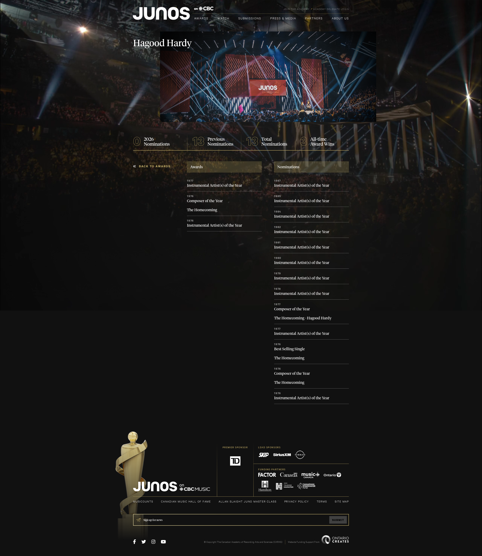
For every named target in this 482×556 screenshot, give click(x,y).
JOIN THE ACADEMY (296, 9)
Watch (223, 18)
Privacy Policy (296, 501)
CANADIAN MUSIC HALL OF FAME (186, 501)
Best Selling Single (289, 349)
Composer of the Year (205, 201)
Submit (338, 520)
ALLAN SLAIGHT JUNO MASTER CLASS (247, 501)
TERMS (322, 501)
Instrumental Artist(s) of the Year (214, 185)
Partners (314, 18)
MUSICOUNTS (143, 501)
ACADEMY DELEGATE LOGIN (331, 9)
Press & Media (283, 18)
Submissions (249, 18)
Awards (201, 18)
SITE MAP (342, 501)
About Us (340, 18)
